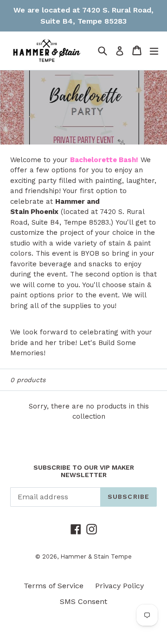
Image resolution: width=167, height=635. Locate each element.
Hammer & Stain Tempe (96, 556)
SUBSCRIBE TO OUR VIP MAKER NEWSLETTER (83, 471)
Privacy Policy (119, 585)
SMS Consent (83, 601)
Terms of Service (54, 585)
